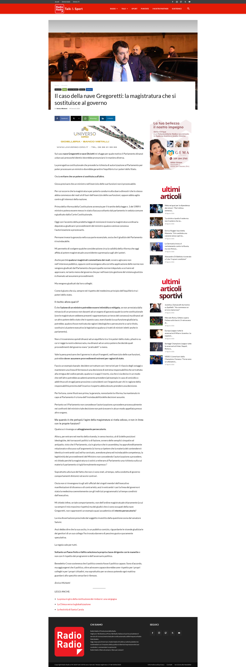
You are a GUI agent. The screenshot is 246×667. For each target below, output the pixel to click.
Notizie (82, 89)
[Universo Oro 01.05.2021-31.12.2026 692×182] (99, 137)
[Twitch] (181, 2)
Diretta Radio (66, 2)
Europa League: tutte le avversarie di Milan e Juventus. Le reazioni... (178, 333)
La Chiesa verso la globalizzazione (74, 604)
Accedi (57, 2)
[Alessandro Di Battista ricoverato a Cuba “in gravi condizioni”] (156, 259)
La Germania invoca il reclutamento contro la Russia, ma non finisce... (177, 246)
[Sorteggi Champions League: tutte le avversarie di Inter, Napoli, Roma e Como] (156, 346)
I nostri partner (160, 9)
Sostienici (177, 9)
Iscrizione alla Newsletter (183, 665)
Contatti (169, 665)
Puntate (145, 9)
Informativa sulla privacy (156, 665)
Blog (64, 89)
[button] (188, 9)
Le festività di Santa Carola (70, 609)
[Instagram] (177, 2)
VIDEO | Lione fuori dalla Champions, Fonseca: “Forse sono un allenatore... (178, 359)
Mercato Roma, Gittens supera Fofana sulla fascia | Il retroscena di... (178, 320)
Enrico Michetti (73, 89)
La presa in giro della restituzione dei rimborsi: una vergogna (87, 599)
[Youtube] (189, 2)
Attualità (58, 89)
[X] (185, 2)
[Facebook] (173, 2)
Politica (89, 89)
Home (57, 85)
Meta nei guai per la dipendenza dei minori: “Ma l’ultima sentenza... (177, 208)
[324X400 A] (170, 169)
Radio (113, 9)
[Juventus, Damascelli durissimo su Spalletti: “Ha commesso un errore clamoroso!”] (156, 308)
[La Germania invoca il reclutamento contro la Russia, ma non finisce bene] (156, 246)
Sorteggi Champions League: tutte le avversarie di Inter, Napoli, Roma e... (178, 346)
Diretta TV (76, 2)
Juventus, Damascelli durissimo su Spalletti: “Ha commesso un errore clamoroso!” (177, 307)
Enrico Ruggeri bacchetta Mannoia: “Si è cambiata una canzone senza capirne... (176, 233)
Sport (134, 9)
